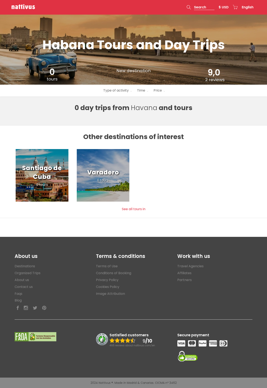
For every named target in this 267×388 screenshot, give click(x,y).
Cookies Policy (107, 286)
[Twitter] (35, 308)
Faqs (18, 293)
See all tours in (133, 209)
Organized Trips (27, 273)
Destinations (25, 266)
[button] (201, 7)
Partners (184, 280)
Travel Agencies (190, 266)
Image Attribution (110, 293)
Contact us (24, 286)
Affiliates (184, 273)
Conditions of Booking (113, 273)
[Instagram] (26, 308)
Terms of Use (107, 266)
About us (22, 280)
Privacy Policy (107, 280)
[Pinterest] (44, 308)
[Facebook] (18, 308)
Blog (18, 300)
